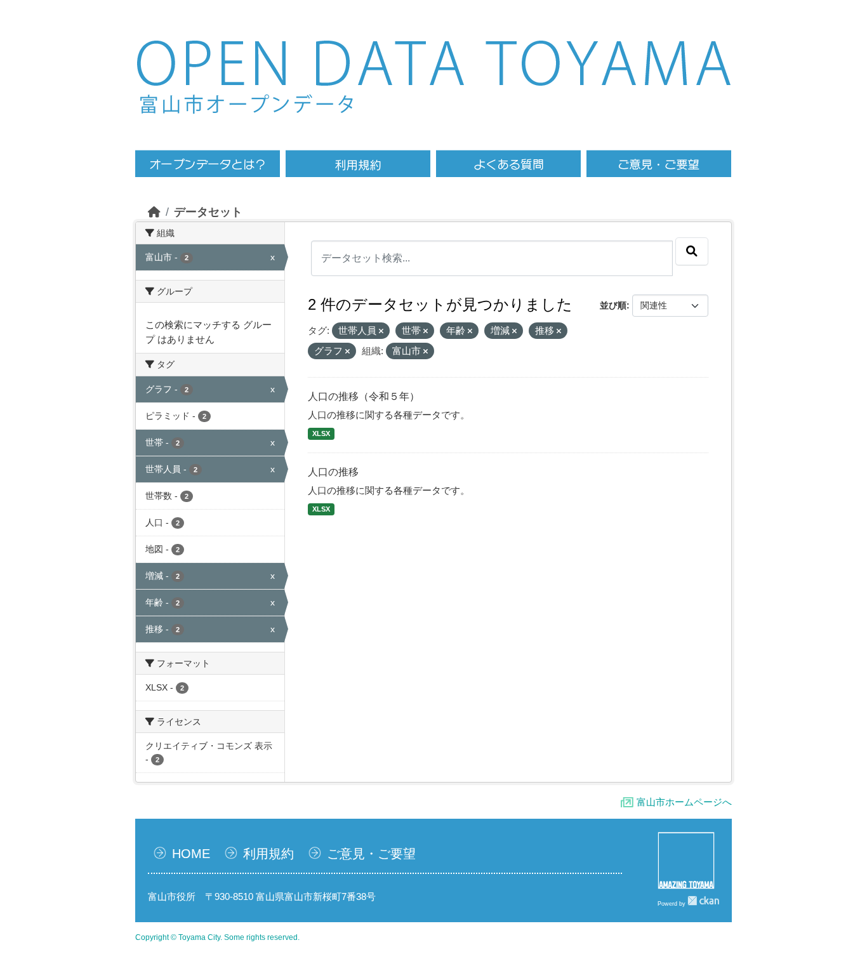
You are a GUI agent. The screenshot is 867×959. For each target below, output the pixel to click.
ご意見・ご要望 (371, 854)
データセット (208, 212)
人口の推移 (333, 471)
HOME (191, 854)
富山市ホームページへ (684, 802)
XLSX (321, 433)
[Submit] (691, 251)
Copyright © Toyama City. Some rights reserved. (217, 937)
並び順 (613, 305)
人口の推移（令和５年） (364, 396)
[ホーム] (154, 212)
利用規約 (268, 854)
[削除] (381, 331)
